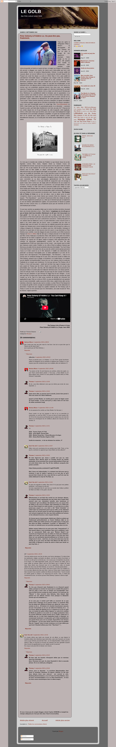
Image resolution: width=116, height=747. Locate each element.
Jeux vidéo (93, 111)
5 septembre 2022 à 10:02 (40, 635)
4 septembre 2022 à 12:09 (45, 407)
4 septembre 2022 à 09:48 (45, 368)
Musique (29, 333)
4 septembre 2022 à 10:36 (42, 381)
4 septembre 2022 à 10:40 (42, 391)
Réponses (29, 354)
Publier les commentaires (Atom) (37, 724)
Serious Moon (28, 342)
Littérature (78, 113)
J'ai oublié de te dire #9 (88, 86)
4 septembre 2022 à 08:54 (41, 342)
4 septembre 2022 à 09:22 (42, 357)
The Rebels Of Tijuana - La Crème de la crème (88, 156)
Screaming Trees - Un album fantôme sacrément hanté (88, 165)
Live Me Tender (90, 113)
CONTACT (77, 44)
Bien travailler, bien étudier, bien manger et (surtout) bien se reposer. (88, 78)
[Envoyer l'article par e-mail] (40, 331)
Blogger (61, 731)
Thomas (31, 381)
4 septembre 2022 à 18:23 (34, 554)
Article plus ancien (63, 720)
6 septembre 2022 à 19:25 (42, 495)
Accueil (45, 720)
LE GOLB (31, 11)
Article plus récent (27, 720)
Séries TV (91, 119)
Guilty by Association (87, 68)
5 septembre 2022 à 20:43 (42, 655)
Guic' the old (33, 446)
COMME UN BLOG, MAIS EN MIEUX (84, 42)
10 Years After (79, 107)
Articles (24, 736)
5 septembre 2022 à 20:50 (42, 455)
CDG (75, 109)
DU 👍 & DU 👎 (78, 46)
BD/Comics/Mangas (90, 107)
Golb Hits (89, 109)
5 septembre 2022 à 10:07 (45, 446)
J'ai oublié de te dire (85, 111)
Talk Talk (76, 121)
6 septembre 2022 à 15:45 (45, 482)
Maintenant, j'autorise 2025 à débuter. (87, 61)
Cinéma (79, 109)
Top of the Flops (85, 121)
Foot (83, 109)
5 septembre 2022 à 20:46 (42, 668)
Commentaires (26, 739)
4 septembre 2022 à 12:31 (42, 426)
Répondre (27, 350)
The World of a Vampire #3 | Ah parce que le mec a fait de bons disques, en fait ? (88, 95)
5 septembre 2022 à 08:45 (42, 584)
